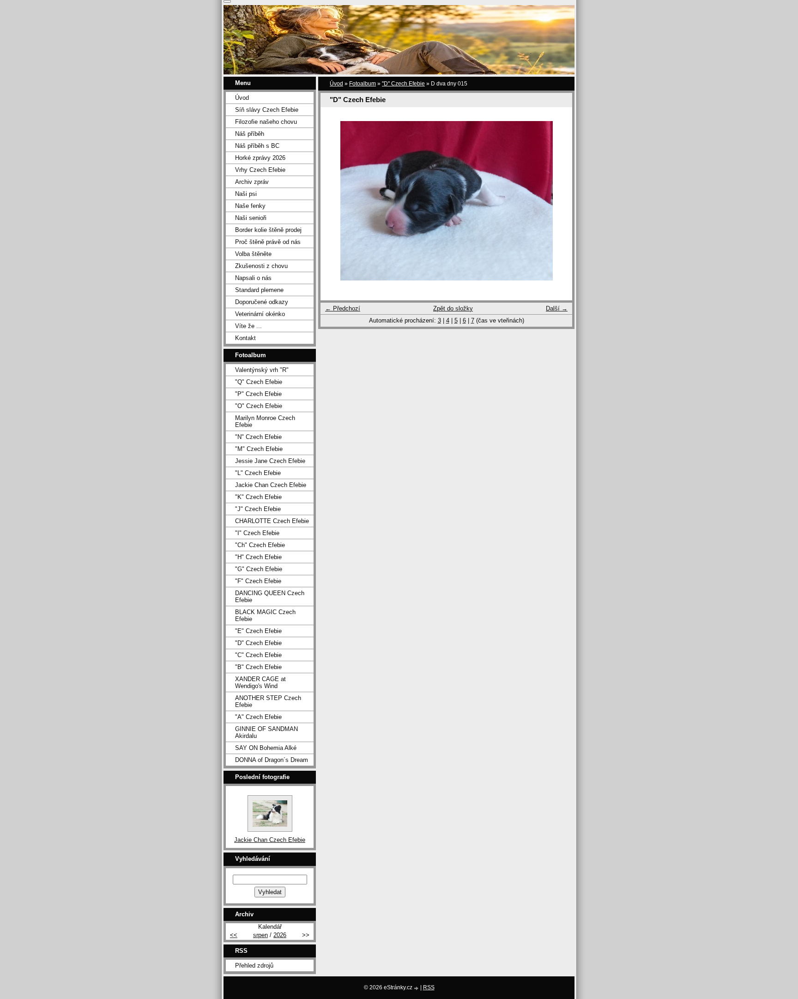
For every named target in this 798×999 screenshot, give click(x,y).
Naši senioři (250, 217)
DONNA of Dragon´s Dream (271, 759)
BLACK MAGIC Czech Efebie (265, 615)
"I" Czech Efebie (257, 533)
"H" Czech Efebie (258, 557)
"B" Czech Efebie (258, 667)
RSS (429, 987)
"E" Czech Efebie (258, 630)
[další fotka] (557, 200)
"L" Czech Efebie (258, 472)
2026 (279, 935)
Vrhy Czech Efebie (260, 169)
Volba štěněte (253, 253)
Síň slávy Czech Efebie (266, 109)
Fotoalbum (362, 83)
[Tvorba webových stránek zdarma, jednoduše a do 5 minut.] (417, 988)
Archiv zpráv (252, 181)
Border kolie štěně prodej (268, 229)
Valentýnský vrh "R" (262, 369)
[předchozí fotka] (335, 200)
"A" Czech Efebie (258, 716)
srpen (260, 935)
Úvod (336, 83)
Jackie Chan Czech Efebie (270, 484)
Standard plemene (259, 289)
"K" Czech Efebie (258, 496)
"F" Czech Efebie (258, 581)
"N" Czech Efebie (258, 436)
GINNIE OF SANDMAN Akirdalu (266, 732)
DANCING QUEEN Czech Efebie (269, 596)
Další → (557, 308)
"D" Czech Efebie (403, 83)
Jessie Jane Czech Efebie (270, 460)
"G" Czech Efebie (258, 569)
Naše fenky (250, 205)
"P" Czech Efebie (258, 393)
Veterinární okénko (260, 314)
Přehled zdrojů (254, 965)
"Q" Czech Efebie (258, 381)
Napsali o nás (253, 277)
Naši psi (246, 193)
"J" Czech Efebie (258, 509)
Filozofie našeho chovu (266, 121)
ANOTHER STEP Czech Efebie (268, 701)
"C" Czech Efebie (258, 655)
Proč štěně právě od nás (268, 241)
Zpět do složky (453, 308)
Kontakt (245, 338)
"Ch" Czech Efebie (260, 545)
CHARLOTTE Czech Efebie (272, 521)
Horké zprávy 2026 (260, 157)
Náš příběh (249, 133)
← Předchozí (342, 308)
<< (233, 935)
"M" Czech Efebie (259, 448)
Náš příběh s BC (257, 145)
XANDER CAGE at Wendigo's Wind (260, 682)
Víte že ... (248, 326)
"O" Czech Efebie (258, 405)
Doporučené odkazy (261, 301)
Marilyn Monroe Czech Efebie (265, 421)
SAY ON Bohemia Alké (265, 747)
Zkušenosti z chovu (261, 265)
